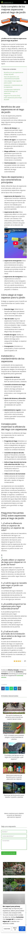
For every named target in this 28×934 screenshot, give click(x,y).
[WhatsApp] (11, 688)
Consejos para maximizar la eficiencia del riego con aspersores (12, 91)
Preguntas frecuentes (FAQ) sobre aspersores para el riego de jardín (13, 97)
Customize (7, 929)
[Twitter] (7, 688)
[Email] (19, 688)
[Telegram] (15, 688)
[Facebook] (3, 688)
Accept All (22, 929)
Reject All (15, 929)
